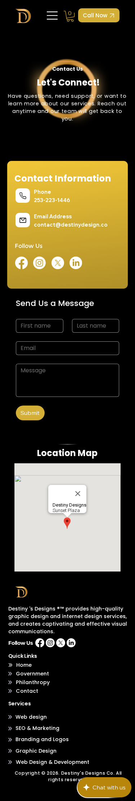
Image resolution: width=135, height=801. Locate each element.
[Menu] (52, 15)
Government (32, 673)
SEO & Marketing (37, 728)
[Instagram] (39, 263)
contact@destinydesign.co (71, 225)
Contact (27, 691)
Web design (31, 717)
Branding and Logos (42, 739)
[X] (57, 263)
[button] (70, 16)
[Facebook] (21, 263)
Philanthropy (33, 682)
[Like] (22, 195)
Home (24, 665)
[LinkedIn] (75, 263)
